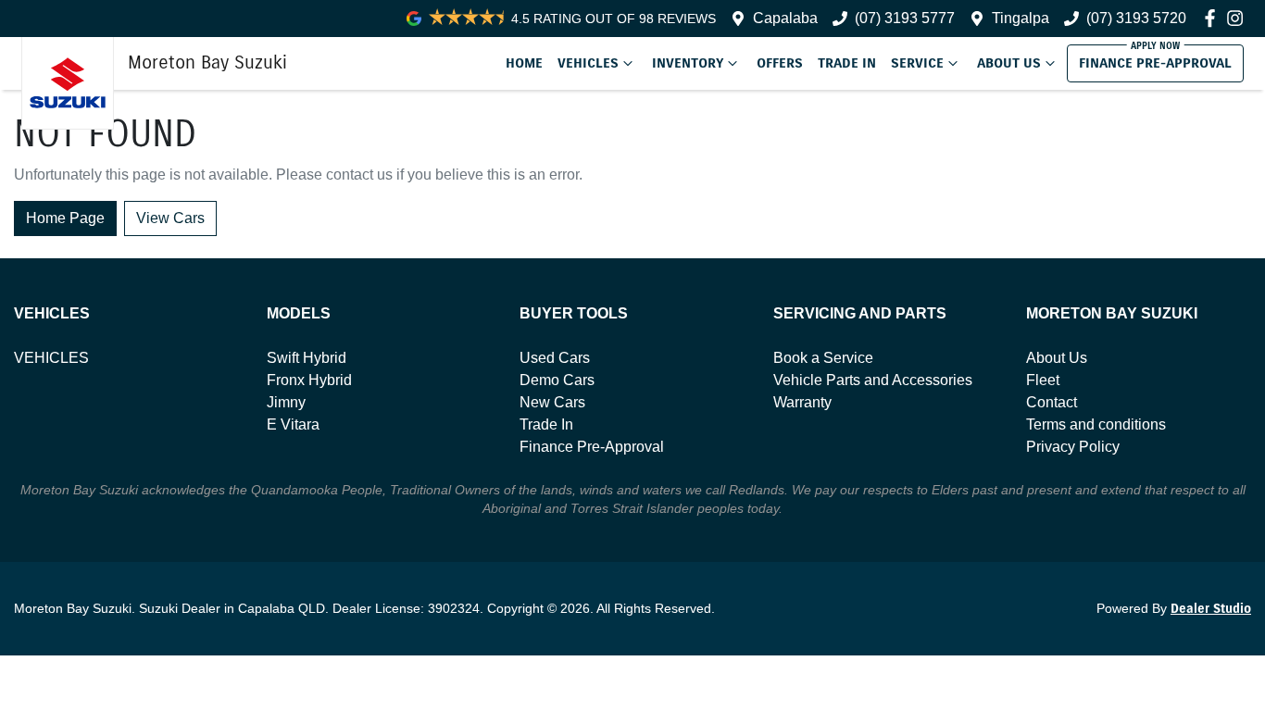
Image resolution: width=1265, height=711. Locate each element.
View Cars (170, 218)
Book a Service (823, 358)
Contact (1051, 402)
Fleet (1042, 380)
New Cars (552, 402)
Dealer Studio (1211, 609)
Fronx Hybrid (309, 380)
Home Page (65, 218)
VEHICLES (51, 358)
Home (524, 63)
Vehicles (588, 63)
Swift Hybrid (306, 358)
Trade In (847, 63)
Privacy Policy (1073, 447)
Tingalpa (1020, 18)
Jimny (286, 402)
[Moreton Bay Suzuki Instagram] (1238, 18)
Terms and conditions (1096, 424)
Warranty (802, 402)
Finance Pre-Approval (1155, 63)
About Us (1009, 63)
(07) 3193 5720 (1136, 18)
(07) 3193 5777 (905, 18)
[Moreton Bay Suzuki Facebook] (1213, 18)
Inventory (687, 63)
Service (917, 63)
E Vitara (293, 424)
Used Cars (555, 358)
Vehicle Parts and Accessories (872, 380)
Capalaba (785, 18)
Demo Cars (557, 380)
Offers (780, 63)
